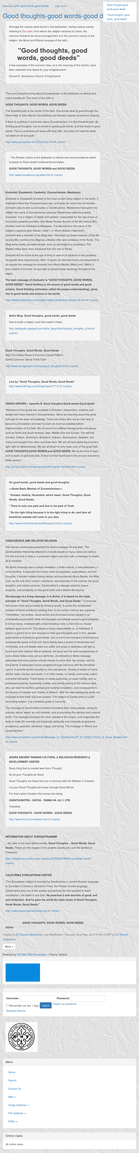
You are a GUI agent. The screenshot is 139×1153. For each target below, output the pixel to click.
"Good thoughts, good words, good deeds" (118, 17)
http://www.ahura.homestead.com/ (28, 819)
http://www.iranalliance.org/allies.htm (30, 175)
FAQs (11, 1121)
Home (11, 1072)
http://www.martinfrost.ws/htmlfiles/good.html (34, 523)
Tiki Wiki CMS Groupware (32, 954)
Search (12, 1080)
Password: (63, 998)
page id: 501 (61, 5)
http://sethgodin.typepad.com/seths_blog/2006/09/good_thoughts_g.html (50, 328)
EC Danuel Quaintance (29, 934)
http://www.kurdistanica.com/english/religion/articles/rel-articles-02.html (45, 300)
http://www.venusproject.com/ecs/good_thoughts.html (35, 366)
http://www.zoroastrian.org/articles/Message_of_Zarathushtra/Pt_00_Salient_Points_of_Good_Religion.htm (66, 737)
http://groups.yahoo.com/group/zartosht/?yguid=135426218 (39, 466)
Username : (13, 998)
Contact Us (14, 1088)
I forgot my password (64, 1004)
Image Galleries (17, 1105)
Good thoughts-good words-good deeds (26, 6)
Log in (45, 1005)
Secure (21, 1010)
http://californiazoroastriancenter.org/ (26, 911)
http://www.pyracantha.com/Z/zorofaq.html (29, 142)
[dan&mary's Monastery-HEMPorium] (20, 1037)
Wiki (11, 1097)
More (8, 946)
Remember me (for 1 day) (24, 1005)
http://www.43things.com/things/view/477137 (34, 386)
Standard (11, 1010)
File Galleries (16, 1113)
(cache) (61, 142)
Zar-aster (27, 31)
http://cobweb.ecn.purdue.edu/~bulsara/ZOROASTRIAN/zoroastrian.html (47, 858)
